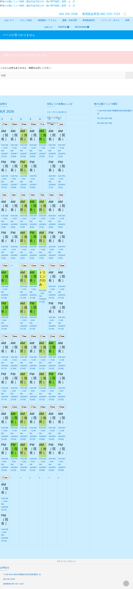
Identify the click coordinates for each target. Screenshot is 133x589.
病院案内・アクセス (47, 20)
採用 (127, 20)
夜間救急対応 (89, 20)
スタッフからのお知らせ (57, 112)
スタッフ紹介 (26, 20)
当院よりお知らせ (54, 117)
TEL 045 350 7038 (104, 118)
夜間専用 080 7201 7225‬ (13, 583)
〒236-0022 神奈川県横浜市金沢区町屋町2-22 (22, 574)
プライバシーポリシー (66, 561)
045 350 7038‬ (68, 14)
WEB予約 (62, 27)
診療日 (3, 103)
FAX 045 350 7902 (104, 123)
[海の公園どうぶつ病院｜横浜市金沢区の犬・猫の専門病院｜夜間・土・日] (38, 5)
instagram (81, 27)
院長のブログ (52, 123)
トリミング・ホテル (110, 20)
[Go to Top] (126, 583)
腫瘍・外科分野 (69, 20)
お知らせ (48, 27)
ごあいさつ (9, 20)
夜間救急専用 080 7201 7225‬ (101, 14)
